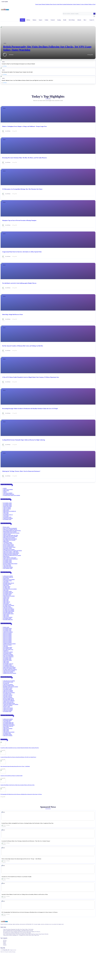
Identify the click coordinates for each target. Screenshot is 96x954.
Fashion (4, 943)
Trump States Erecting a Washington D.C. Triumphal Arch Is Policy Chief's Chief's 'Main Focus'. (21, 935)
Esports (4, 942)
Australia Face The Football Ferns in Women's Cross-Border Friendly (11, 775)
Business (4, 941)
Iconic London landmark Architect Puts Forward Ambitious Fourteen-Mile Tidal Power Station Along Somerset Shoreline (25, 934)
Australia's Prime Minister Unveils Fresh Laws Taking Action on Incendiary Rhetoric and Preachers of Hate (25, 894)
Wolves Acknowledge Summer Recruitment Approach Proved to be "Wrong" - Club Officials (15, 766)
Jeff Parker (11, 54)
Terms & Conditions (8, 951)
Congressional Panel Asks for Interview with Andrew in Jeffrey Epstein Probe (22, 251)
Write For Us (3, 951)
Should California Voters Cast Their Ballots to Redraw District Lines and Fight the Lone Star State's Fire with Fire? (27, 80)
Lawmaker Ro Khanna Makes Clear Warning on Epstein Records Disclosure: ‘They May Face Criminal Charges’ (26, 841)
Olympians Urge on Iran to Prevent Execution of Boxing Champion (19, 220)
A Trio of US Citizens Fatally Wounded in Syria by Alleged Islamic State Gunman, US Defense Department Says (30, 377)
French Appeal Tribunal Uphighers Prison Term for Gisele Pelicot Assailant (30, 4)
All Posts (4, 940)
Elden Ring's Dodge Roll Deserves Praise (12, 314)
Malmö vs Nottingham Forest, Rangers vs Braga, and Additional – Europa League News (24, 126)
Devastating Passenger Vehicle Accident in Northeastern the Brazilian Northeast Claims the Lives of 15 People (30, 408)
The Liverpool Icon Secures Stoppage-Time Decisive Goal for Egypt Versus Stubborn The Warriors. (21, 931)
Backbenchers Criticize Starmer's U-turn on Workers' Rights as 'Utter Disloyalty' (62, 4)
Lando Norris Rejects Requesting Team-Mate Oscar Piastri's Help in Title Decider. (18, 929)
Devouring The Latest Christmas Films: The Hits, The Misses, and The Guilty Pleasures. (24, 157)
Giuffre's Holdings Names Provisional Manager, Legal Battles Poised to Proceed (18, 930)
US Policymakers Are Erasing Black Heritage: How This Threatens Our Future (22, 189)
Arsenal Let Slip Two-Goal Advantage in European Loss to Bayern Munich (18, 63)
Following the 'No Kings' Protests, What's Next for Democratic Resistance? (21, 471)
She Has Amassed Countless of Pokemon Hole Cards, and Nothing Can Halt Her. (22, 345)
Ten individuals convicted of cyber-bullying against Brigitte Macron (19, 283)
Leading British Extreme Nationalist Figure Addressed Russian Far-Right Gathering (23, 440)
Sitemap (13, 951)
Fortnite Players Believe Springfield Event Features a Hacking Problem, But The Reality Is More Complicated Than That (20, 747)
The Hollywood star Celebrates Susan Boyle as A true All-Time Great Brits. (17, 932)
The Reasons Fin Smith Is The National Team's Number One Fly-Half (17, 72)
